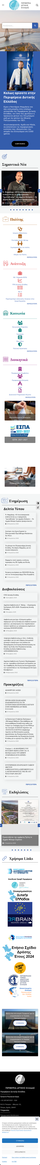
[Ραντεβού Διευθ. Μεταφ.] (20, 236)
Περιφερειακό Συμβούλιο (20, 373)
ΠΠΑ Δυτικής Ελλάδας (20, 284)
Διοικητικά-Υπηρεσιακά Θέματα (20, 394)
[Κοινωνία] (5, 312)
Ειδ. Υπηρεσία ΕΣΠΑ (20, 277)
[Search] (35, 26)
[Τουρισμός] (20, 330)
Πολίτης (16, 219)
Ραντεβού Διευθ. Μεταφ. (20, 240)
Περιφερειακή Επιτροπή (20, 380)
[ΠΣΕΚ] (20, 383)
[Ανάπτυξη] (5, 263)
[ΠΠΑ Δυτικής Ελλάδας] (20, 280)
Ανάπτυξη (18, 264)
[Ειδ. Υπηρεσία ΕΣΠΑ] (20, 273)
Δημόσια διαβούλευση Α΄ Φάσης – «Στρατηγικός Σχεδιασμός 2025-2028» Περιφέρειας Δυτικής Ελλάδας (20, 607)
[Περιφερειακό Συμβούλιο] (20, 369)
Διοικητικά (19, 360)
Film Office (20, 341)
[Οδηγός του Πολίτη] (20, 250)
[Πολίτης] (5, 219)
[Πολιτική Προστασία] (20, 344)
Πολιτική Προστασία (20, 348)
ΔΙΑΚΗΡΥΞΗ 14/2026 (13, 690)
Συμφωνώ (20, 1141)
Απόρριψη (20, 1146)
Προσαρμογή (20, 1152)
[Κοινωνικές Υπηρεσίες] (20, 323)
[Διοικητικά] (5, 359)
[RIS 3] (20, 288)
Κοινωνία (17, 313)
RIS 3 (20, 292)
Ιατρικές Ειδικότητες (20, 233)
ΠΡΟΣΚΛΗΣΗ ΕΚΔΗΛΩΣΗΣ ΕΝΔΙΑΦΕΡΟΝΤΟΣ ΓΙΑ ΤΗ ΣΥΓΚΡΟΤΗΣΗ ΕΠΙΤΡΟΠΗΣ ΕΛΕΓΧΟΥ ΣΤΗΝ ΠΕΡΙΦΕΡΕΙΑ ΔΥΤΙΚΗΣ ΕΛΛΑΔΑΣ (19, 704)
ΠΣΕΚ (20, 387)
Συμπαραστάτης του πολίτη (20, 247)
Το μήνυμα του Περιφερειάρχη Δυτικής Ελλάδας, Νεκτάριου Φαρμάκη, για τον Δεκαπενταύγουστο (18, 548)
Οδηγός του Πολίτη (20, 254)
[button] (37, 1119)
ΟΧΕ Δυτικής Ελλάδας (11, 595)
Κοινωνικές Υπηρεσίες (20, 327)
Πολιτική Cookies (20, 1018)
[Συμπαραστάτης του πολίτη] (20, 243)
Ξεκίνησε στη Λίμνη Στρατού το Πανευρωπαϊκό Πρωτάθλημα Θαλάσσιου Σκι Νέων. (18, 533)
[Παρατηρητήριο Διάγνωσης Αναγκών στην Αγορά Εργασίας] (20, 295)
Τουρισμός (20, 334)
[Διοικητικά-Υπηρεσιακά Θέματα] (20, 391)
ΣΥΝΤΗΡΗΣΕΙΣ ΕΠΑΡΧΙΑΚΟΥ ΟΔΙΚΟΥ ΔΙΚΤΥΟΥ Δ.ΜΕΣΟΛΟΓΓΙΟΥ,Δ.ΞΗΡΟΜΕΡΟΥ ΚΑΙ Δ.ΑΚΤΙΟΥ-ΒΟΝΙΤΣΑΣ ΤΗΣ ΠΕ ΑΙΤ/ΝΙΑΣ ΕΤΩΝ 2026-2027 (19, 769)
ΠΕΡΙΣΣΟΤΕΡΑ (31, 585)
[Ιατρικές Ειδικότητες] (20, 229)
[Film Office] (20, 337)
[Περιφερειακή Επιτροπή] (20, 376)
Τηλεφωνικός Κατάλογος (9, 1115)
